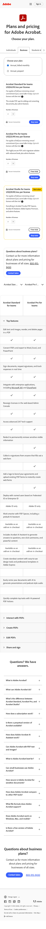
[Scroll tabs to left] (2, 50)
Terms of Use (8, 909)
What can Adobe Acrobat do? (18, 689)
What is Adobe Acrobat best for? (20, 758)
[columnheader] (23, 321)
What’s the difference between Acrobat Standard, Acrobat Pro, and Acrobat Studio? (21, 701)
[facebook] (5, 901)
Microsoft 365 (17, 387)
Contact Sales (13, 273)
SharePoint (31, 387)
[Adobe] (7, 4)
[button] (31, 4)
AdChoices (9, 916)
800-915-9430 (33, 874)
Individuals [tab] (11, 50)
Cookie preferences (20, 909)
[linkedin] (19, 901)
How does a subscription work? (19, 713)
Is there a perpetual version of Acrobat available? (19, 724)
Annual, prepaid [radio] (17, 71)
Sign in (38, 4)
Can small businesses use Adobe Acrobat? (20, 769)
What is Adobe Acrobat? (16, 680)
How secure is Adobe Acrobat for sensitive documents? (20, 781)
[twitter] (14, 901)
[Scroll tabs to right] (44, 50)
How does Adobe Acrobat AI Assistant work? (18, 736)
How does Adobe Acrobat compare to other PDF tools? (21, 793)
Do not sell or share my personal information (18, 913)
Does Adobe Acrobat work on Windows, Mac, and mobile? (19, 817)
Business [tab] (23, 50)
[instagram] (10, 901)
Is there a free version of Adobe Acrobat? (19, 829)
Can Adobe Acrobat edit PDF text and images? (20, 748)
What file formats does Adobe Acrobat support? (19, 805)
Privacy (36, 906)
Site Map (37, 913)
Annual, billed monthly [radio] (19, 65)
